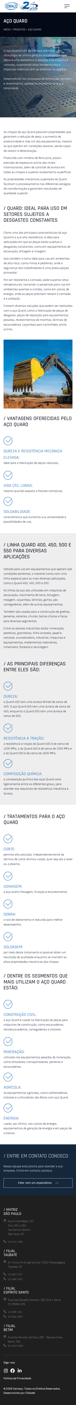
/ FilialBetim (9, 1327)
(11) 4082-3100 (15, 1279)
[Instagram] (6, 1370)
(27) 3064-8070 (15, 1316)
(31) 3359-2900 (15, 1345)
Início (7, 29)
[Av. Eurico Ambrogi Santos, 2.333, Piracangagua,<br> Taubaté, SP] (5, 1261)
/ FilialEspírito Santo (16, 1290)
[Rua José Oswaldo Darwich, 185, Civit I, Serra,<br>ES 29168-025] (5, 1299)
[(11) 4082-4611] (5, 1311)
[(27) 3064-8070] (5, 1316)
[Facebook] (12, 1370)
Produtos (19, 29)
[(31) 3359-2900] (5, 1345)
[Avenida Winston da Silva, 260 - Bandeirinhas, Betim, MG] (5, 1336)
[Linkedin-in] (19, 1370)
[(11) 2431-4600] (5, 1241)
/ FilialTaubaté (10, 1252)
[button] (67, 6)
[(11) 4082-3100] (5, 1278)
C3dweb (30, 1393)
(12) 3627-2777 (15, 1274)
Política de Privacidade (17, 1378)
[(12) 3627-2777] (5, 1274)
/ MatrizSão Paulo (12, 1211)
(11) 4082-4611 (15, 1312)
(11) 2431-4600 (15, 1241)
